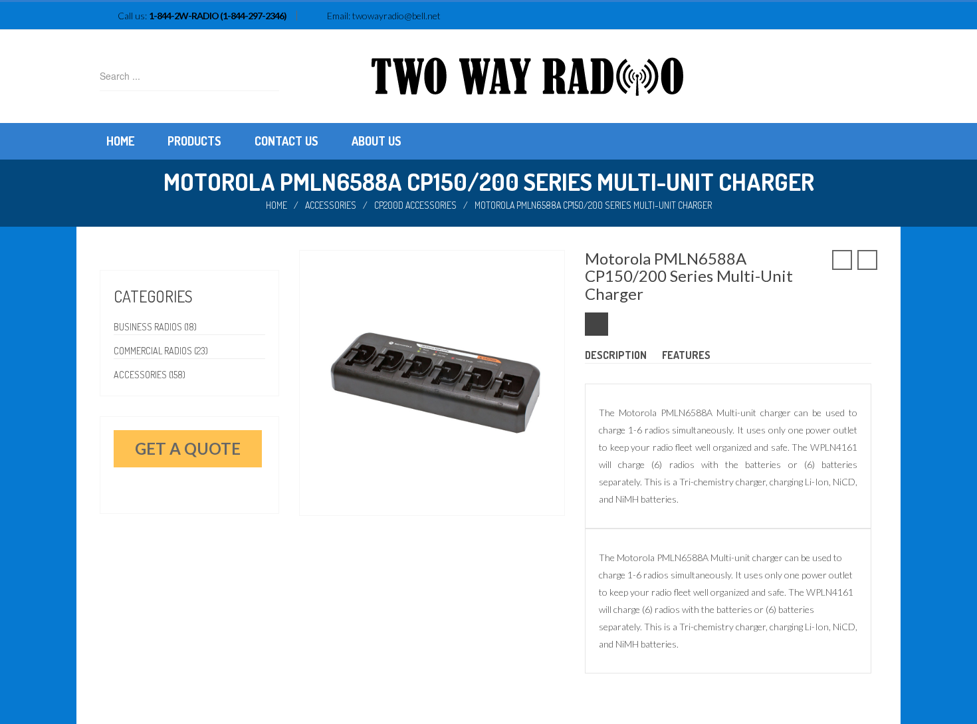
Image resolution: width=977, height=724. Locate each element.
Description (616, 355)
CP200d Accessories (415, 205)
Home (276, 205)
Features (686, 355)
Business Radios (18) (155, 326)
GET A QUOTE (188, 448)
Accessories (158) (149, 374)
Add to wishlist (596, 324)
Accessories (330, 205)
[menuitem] (120, 141)
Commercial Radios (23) (161, 350)
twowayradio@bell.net (396, 15)
